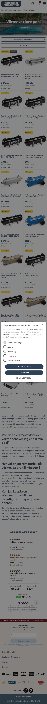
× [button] (42, 324)
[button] (23, 378)
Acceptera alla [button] (24, 367)
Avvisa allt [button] (24, 373)
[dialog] (23, 352)
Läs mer (26, 337)
